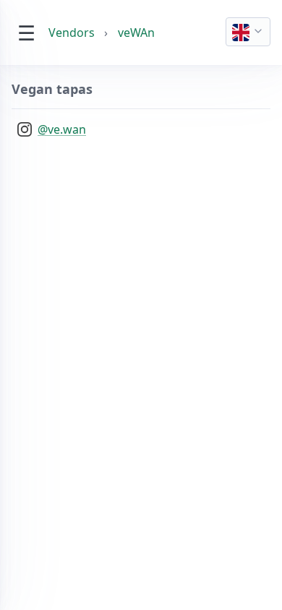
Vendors (71, 32)
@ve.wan (62, 129)
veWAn (136, 32)
